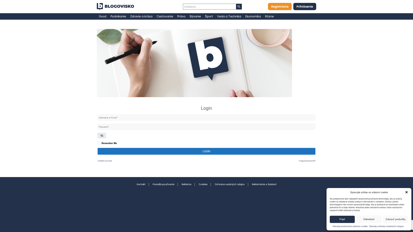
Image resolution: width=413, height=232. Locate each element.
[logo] (115, 6)
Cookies (203, 184)
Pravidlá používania (163, 184)
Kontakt (141, 184)
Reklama (186, 184)
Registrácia (279, 7)
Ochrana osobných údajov (230, 184)
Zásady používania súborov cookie (350, 226)
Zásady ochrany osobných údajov (386, 226)
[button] (406, 192)
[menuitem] (102, 16)
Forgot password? (307, 161)
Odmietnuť (369, 219)
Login (206, 151)
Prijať (342, 219)
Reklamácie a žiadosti (264, 184)
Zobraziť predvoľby (396, 219)
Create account (105, 161)
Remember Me (109, 143)
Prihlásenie (305, 7)
